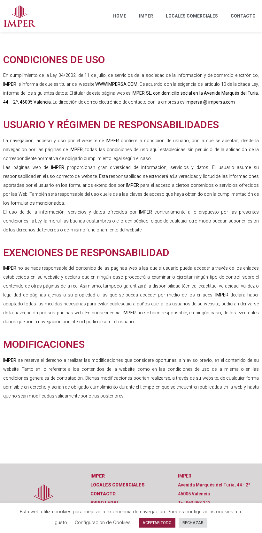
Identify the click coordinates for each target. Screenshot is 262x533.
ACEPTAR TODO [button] (157, 522)
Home (119, 15)
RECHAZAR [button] (193, 522)
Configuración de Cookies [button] (103, 522)
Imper (146, 15)
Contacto (243, 15)
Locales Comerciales (192, 15)
